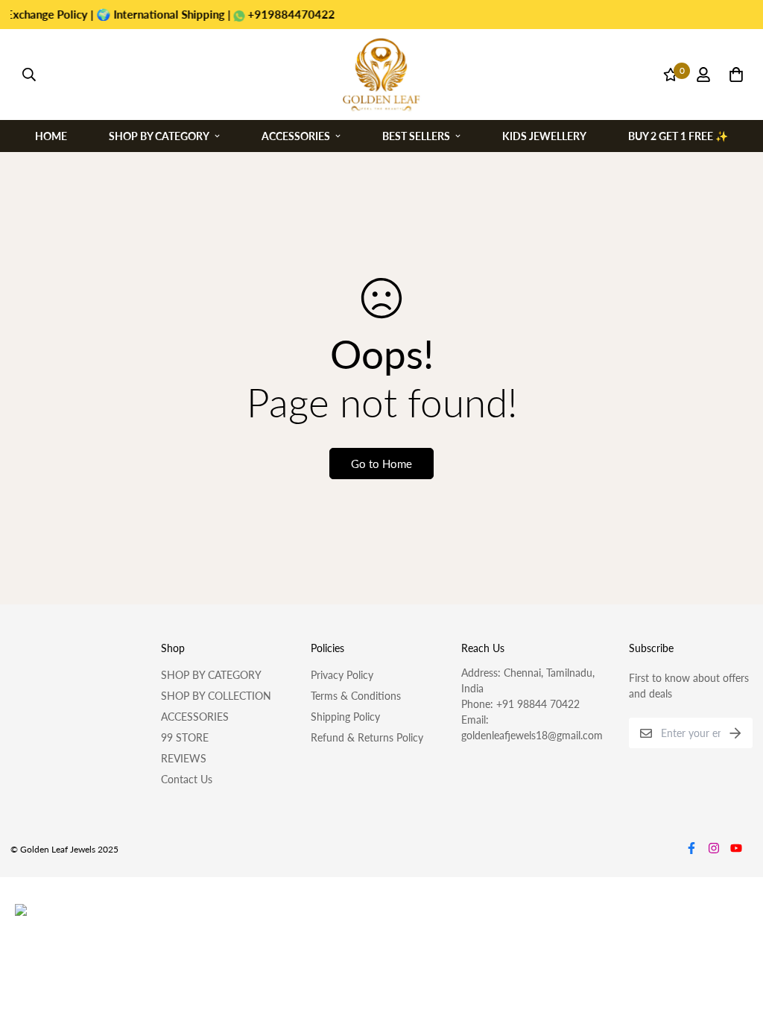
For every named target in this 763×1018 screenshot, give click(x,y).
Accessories (296, 135)
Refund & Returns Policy (367, 737)
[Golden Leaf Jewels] (381, 74)
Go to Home (381, 463)
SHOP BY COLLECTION (216, 695)
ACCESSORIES (195, 716)
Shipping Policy (345, 716)
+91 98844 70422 (538, 704)
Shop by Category (159, 135)
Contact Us (186, 779)
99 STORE (185, 737)
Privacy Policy (342, 674)
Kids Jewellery (544, 135)
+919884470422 (272, 14)
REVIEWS (183, 758)
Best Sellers (416, 135)
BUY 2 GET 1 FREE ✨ (678, 135)
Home (51, 135)
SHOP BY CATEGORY (211, 674)
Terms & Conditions (356, 695)
